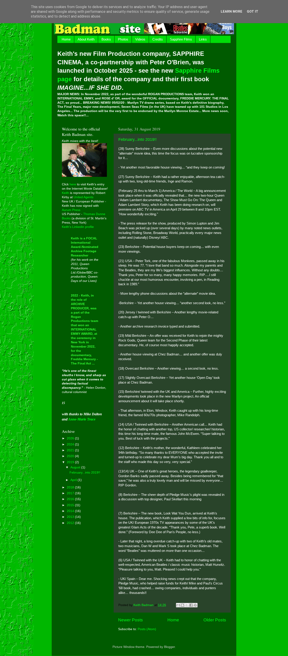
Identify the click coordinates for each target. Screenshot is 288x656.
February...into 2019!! (137, 139)
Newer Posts (130, 620)
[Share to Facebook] (191, 605)
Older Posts (214, 620)
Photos (123, 39)
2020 (71, 456)
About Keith (86, 39)
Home (66, 39)
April (74, 480)
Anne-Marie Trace (81, 419)
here (73, 184)
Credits (157, 39)
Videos (140, 39)
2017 (71, 493)
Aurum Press (71, 210)
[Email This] (178, 605)
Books (106, 39)
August (75, 467)
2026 (71, 438)
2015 (71, 505)
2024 (71, 444)
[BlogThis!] (182, 605)
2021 (71, 450)
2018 (71, 487)
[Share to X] (186, 605)
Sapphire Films (181, 39)
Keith (65, 193)
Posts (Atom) (147, 629)
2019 (71, 462)
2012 (71, 523)
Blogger (169, 647)
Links (203, 39)
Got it (252, 11)
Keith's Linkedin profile (78, 227)
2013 (71, 517)
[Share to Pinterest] (195, 605)
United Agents (83, 197)
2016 (71, 499)
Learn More (231, 11)
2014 (71, 511)
